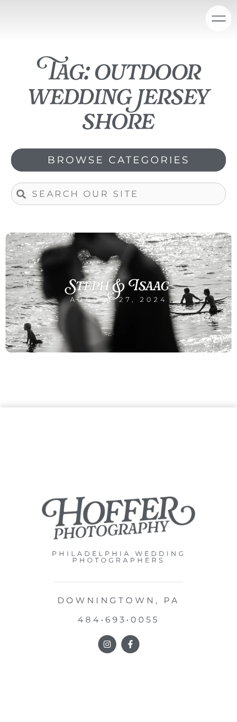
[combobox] (118, 194)
